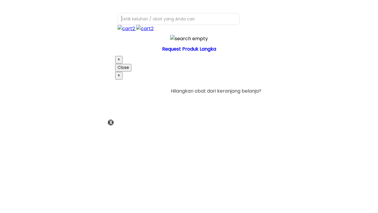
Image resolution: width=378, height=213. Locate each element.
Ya (242, 103)
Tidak (252, 103)
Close (123, 67)
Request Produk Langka (189, 49)
